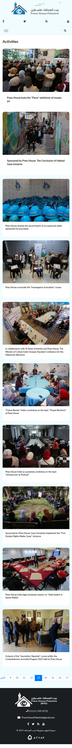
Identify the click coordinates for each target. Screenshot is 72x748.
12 (31, 678)
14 (45, 678)
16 (60, 678)
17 (67, 678)
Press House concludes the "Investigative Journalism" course (33, 287)
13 (38, 678)
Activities (10, 42)
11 (24, 678)
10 (17, 678)
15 (52, 678)
